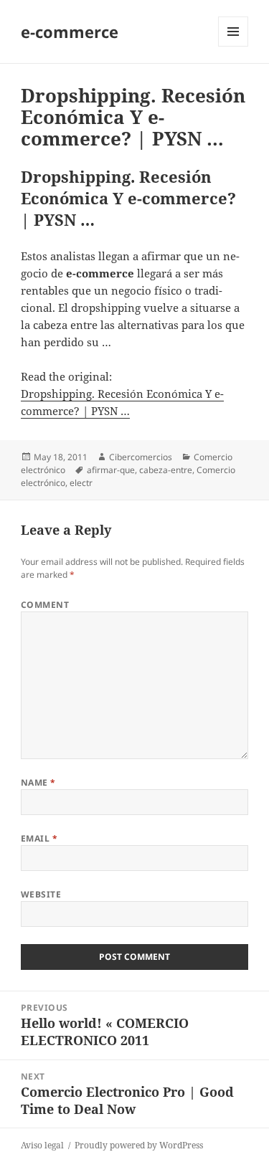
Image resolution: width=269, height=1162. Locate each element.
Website (41, 894)
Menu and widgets (233, 46)
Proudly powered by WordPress (139, 1145)
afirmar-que (111, 470)
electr (81, 483)
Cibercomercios (140, 457)
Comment (45, 605)
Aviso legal (42, 1145)
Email (39, 838)
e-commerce (69, 31)
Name (38, 782)
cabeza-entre (165, 470)
